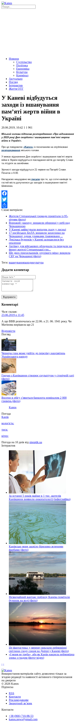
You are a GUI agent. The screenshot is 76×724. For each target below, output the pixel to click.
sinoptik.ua (35, 442)
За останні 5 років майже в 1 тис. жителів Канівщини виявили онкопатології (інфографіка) (39, 497)
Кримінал (22, 75)
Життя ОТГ (16, 88)
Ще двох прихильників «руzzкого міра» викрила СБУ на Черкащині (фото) (39, 254)
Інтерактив (16, 85)
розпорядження (10, 150)
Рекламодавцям (18, 700)
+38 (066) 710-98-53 (21, 716)
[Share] (38, 205)
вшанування (16, 262)
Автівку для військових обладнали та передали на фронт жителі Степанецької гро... (40, 248)
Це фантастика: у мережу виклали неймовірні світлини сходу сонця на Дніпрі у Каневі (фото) (39, 649)
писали (35, 179)
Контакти (15, 696)
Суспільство (24, 62)
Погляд (13, 82)
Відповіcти (8, 331)
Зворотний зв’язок (20, 703)
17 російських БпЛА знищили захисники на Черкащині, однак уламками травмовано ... (37, 234)
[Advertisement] (38, 32)
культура (38, 262)
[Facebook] (38, 193)
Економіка (22, 68)
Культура (21, 72)
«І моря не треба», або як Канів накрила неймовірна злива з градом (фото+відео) (41, 656)
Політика (22, 65)
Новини (14, 58)
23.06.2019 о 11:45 (12, 315)
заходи (28, 262)
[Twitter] (38, 199)
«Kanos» (28, 147)
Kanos (12, 407)
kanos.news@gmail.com (23, 719)
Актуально (16, 78)
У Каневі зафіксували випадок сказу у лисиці (37, 229)
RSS (11, 693)
